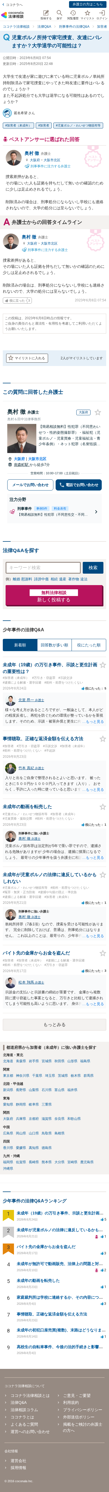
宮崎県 (72, 1162)
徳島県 (47, 1148)
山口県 (34, 1133)
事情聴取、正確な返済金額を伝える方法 (52, 1314)
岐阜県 (34, 1104)
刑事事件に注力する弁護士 (50, 166)
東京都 (8, 1076)
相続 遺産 (58, 579)
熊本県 (47, 1162)
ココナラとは (22, 1417)
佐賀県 (21, 1162)
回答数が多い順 (54, 645)
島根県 (59, 1133)
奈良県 (59, 1119)
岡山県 (21, 1133)
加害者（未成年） (19, 125)
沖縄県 (8, 1168)
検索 (93, 567)
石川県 (47, 1090)
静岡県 (21, 1104)
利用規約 (71, 1402)
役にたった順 (89, 645)
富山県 (59, 1090)
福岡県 (8, 1162)
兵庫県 (21, 1119)
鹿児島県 (87, 1162)
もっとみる (54, 1024)
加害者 (44, 125)
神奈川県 (22, 1076)
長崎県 (34, 1162)
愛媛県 (21, 1148)
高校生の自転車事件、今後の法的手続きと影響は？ (62, 1347)
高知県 (34, 1148)
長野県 (21, 1090)
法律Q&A (19, 1402)
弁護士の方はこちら (88, 4)
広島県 (8, 1133)
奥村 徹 (38, 153)
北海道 (8, 1061)
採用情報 (18, 1467)
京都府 (34, 1119)
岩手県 (34, 1061)
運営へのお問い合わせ (30, 1431)
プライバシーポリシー (82, 1409)
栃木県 (76, 1076)
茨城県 (63, 1076)
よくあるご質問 (24, 1424)
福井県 (72, 1090)
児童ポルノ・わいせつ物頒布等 (79, 125)
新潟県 (8, 1090)
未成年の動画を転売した (38, 1280)
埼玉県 (50, 1076)
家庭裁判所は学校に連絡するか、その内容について (62, 1297)
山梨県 (34, 1090)
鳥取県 (47, 1133)
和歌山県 (74, 1119)
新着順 (20, 645)
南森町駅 (22, 465)
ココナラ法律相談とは (30, 1395)
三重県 (47, 1104)
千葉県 (37, 1076)
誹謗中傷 (41, 579)
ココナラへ (14, 5)
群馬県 (89, 1076)
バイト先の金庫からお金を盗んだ (46, 1246)
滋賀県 (47, 1119)
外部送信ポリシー (78, 1417)
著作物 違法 (77, 579)
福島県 (85, 1061)
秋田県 (59, 1061)
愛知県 (8, 1104)
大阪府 (35, 160)
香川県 (8, 1148)
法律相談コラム (24, 1409)
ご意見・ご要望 (77, 1395)
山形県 (72, 1061)
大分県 (59, 1162)
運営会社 (18, 1460)
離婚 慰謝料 (22, 579)
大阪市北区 (52, 160)
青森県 (21, 1061)
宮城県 (47, 1061)
